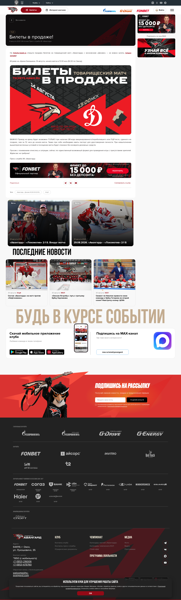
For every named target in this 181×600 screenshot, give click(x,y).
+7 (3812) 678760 (22, 564)
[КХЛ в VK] (153, 3)
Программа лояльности (103, 556)
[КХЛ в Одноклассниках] (157, 3)
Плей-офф (94, 549)
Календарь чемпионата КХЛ (102, 546)
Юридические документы (66, 549)
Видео (127, 546)
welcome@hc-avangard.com (21, 574)
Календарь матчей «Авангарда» (103, 543)
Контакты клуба (61, 543)
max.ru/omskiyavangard (112, 352)
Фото (127, 543)
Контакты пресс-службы (65, 546)
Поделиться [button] (14, 183)
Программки (130, 549)
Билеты (33, 10)
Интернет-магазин (57, 10)
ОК (90, 593)
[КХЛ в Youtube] (161, 3)
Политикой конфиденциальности (117, 406)
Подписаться (137, 400)
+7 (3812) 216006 (22, 561)
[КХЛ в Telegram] (165, 3)
